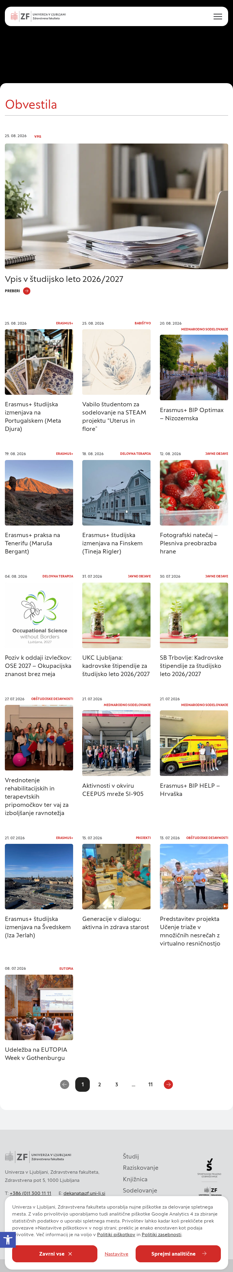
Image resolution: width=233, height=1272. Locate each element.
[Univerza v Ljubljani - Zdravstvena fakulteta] (38, 16)
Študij (131, 1156)
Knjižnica (135, 1179)
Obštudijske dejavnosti (52, 699)
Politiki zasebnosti (161, 1234)
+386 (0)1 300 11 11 (30, 1193)
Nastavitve (116, 1254)
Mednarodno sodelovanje (204, 329)
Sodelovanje (140, 1190)
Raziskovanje (140, 1168)
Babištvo (143, 323)
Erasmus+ (64, 323)
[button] (8, 1240)
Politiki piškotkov (116, 1234)
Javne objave (216, 454)
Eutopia (66, 969)
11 (150, 1084)
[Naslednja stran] (168, 1084)
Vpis (37, 137)
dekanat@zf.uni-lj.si (84, 1193)
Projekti (143, 838)
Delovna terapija (135, 454)
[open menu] (215, 16)
